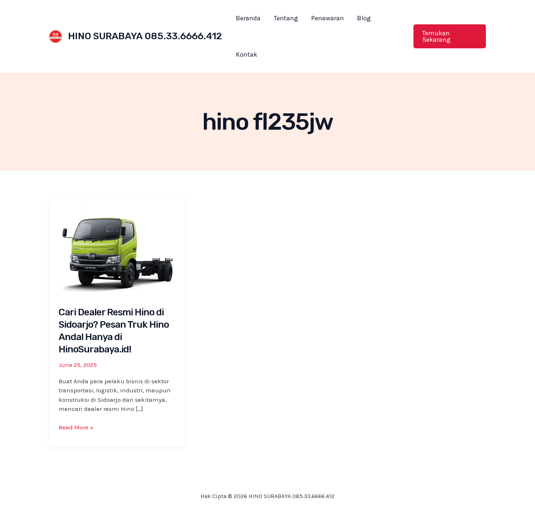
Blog (364, 18)
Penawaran (327, 18)
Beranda (248, 18)
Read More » (76, 427)
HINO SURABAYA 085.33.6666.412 (145, 36)
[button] (449, 36)
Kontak (246, 54)
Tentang (286, 18)
